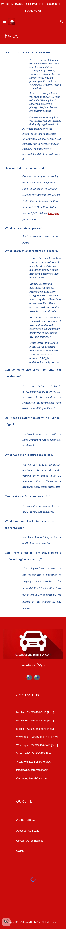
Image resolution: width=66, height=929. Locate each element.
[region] (33, 8)
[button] (4, 21)
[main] (33, 35)
